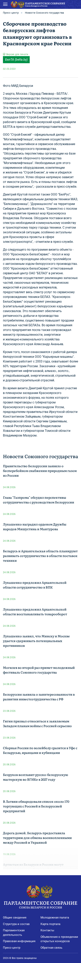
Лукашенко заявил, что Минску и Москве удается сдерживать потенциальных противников (36, 641)
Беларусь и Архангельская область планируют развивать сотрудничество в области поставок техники (40, 556)
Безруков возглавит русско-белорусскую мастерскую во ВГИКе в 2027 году (35, 777)
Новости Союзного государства (44, 12)
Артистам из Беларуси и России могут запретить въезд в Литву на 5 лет (33, 866)
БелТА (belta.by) (16, 59)
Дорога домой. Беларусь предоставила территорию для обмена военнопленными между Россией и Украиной (37, 837)
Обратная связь (51, 947)
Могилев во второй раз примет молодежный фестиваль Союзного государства (39, 670)
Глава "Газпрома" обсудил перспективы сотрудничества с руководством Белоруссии (38, 499)
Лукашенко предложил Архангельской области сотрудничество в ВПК (34, 584)
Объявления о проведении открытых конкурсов (59, 939)
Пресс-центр (11, 12)
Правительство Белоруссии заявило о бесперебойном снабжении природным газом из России (40, 470)
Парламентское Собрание (40, 904)
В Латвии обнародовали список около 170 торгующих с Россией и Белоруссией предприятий (36, 806)
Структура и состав (16, 924)
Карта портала (50, 924)
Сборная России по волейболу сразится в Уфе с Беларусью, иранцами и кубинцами (40, 750)
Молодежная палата (54, 917)
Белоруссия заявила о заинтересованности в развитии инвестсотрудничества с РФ (39, 696)
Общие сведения (14, 917)
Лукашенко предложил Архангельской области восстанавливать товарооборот (35, 611)
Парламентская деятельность (14, 933)
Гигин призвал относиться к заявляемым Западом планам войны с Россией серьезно (37, 723)
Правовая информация (19, 941)
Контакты (47, 930)
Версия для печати (17, 54)
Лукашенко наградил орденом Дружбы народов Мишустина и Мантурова (34, 526)
